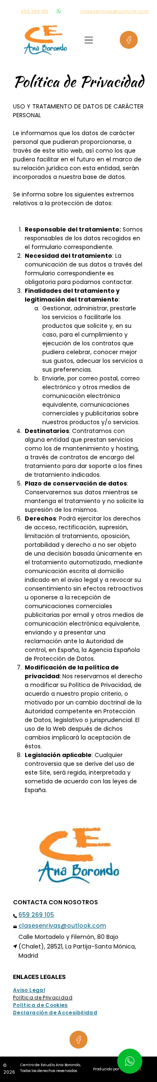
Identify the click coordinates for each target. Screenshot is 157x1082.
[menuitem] (32, 990)
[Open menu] (89, 40)
